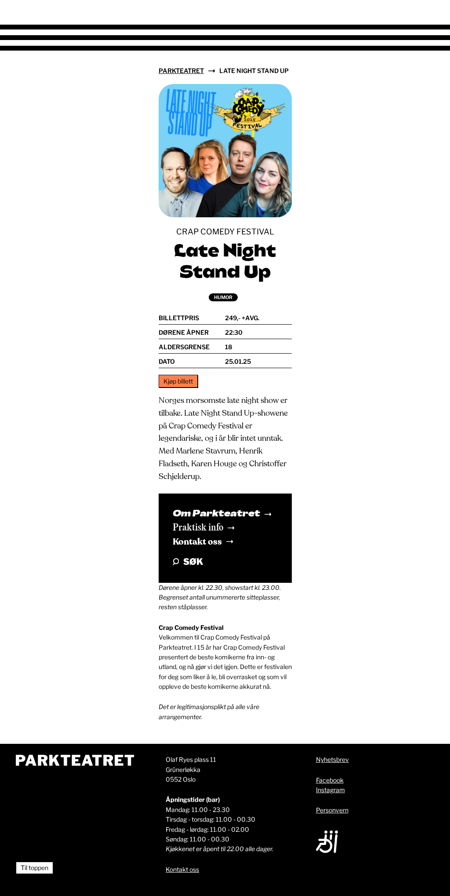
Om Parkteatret (216, 514)
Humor (223, 297)
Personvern (332, 810)
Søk (193, 561)
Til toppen (34, 867)
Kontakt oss (197, 542)
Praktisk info (198, 528)
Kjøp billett (178, 381)
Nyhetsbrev (332, 759)
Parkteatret (181, 70)
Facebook (330, 780)
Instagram (330, 790)
